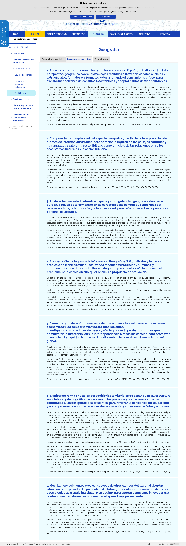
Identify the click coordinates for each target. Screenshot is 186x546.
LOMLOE (35, 34)
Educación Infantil (23, 69)
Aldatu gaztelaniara (106, 17)
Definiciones (19, 53)
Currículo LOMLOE (19, 47)
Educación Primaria (23, 75)
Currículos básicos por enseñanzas (23, 61)
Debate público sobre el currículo (21, 127)
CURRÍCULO (98, 34)
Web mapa (151, 544)
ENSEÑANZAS (78, 34)
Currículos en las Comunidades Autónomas (21, 117)
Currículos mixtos (21, 99)
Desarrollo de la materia (52, 59)
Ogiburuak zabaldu (9, 39)
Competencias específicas (79, 59)
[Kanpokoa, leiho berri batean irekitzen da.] (174, 544)
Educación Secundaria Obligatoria (20, 84)
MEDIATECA (164, 34)
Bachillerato (20, 93)
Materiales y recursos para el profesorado (23, 107)
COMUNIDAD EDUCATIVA (121, 34)
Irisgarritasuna (162, 544)
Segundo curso (101, 59)
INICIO (16, 34)
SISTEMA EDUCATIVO (57, 34)
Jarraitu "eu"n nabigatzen (82, 17)
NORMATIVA (144, 34)
